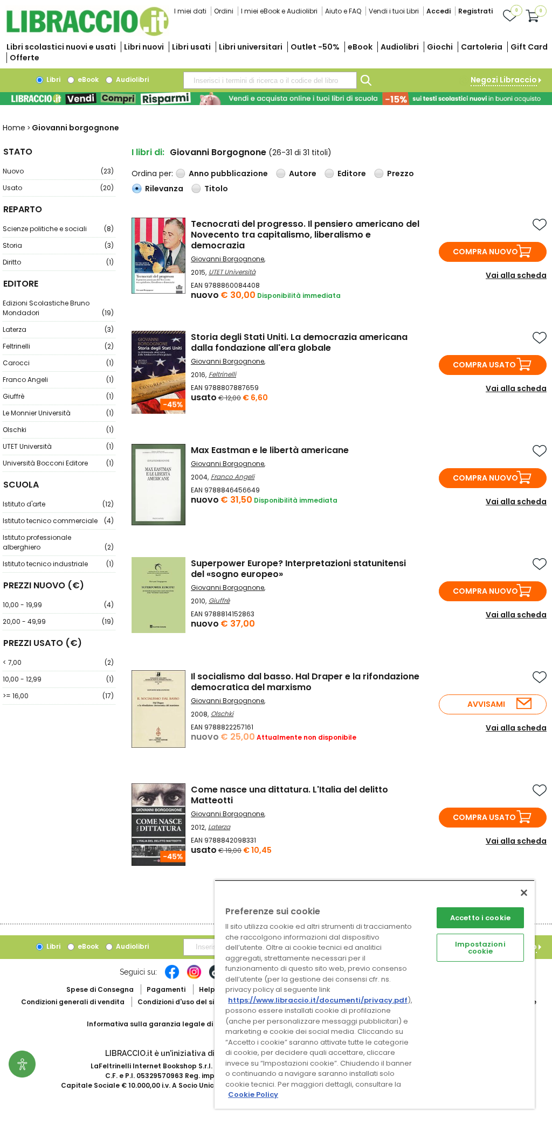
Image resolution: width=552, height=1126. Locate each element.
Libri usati (191, 46)
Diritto (58, 262)
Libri (52, 79)
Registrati (475, 11)
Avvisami (486, 704)
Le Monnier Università (58, 413)
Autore (302, 173)
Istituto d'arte (58, 504)
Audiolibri (400, 46)
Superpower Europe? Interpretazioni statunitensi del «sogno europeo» (298, 568)
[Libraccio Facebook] (172, 977)
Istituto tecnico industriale (58, 563)
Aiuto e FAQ (343, 11)
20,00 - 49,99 (58, 621)
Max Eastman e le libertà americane (270, 450)
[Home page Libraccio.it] (87, 33)
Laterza (58, 329)
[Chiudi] (524, 892)
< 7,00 (58, 662)
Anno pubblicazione (228, 173)
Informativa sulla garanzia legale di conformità (170, 1023)
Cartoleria (481, 46)
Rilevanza (164, 188)
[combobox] (270, 80)
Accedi (438, 11)
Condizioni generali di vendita (73, 1001)
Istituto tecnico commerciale (58, 520)
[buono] (276, 98)
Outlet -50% (315, 46)
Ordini (223, 11)
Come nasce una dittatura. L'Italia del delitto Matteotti (289, 795)
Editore (351, 173)
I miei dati (190, 11)
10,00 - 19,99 (58, 604)
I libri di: (148, 152)
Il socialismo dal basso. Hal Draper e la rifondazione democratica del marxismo (305, 681)
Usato (58, 187)
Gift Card (529, 46)
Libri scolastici (61, 46)
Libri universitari (250, 46)
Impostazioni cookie (480, 947)
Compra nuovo (485, 251)
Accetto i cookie (480, 918)
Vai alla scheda (516, 275)
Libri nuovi (144, 46)
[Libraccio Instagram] (194, 977)
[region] (375, 994)
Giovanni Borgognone (227, 258)
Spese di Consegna (100, 989)
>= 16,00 (58, 695)
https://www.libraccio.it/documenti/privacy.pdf (318, 1000)
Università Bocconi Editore (58, 463)
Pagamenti (166, 989)
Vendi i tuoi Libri (394, 11)
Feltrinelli (58, 346)
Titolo (216, 188)
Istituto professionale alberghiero (58, 542)
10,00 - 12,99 (58, 679)
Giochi (440, 46)
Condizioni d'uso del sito (179, 1001)
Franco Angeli (58, 379)
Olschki (58, 429)
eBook (360, 46)
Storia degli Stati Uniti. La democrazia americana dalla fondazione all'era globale (299, 342)
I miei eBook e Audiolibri (279, 11)
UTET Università (58, 446)
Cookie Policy (253, 1094)
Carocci (58, 362)
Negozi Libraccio (504, 79)
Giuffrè (58, 396)
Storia (58, 245)
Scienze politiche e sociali (58, 228)
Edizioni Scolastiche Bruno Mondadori (58, 307)
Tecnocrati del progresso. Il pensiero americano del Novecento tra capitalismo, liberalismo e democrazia (305, 235)
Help (207, 989)
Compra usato (484, 364)
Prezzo (400, 173)
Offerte (24, 57)
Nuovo (58, 171)
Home (14, 127)
